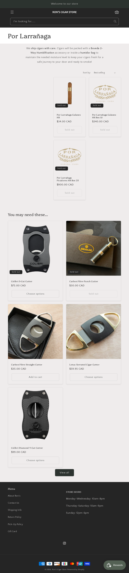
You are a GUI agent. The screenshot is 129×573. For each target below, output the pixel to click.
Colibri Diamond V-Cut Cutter (27, 447)
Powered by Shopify (75, 569)
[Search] (115, 21)
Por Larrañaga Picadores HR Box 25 (68, 179)
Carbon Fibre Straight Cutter (26, 364)
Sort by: (87, 72)
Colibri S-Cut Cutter (21, 281)
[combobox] (64, 21)
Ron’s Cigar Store (59, 569)
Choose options (35, 293)
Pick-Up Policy (15, 524)
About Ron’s (14, 496)
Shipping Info (15, 510)
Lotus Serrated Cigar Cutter (84, 364)
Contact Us (13, 503)
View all (64, 472)
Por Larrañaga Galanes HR (69, 116)
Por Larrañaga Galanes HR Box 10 (104, 116)
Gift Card (12, 531)
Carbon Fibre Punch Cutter (83, 281)
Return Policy (14, 517)
